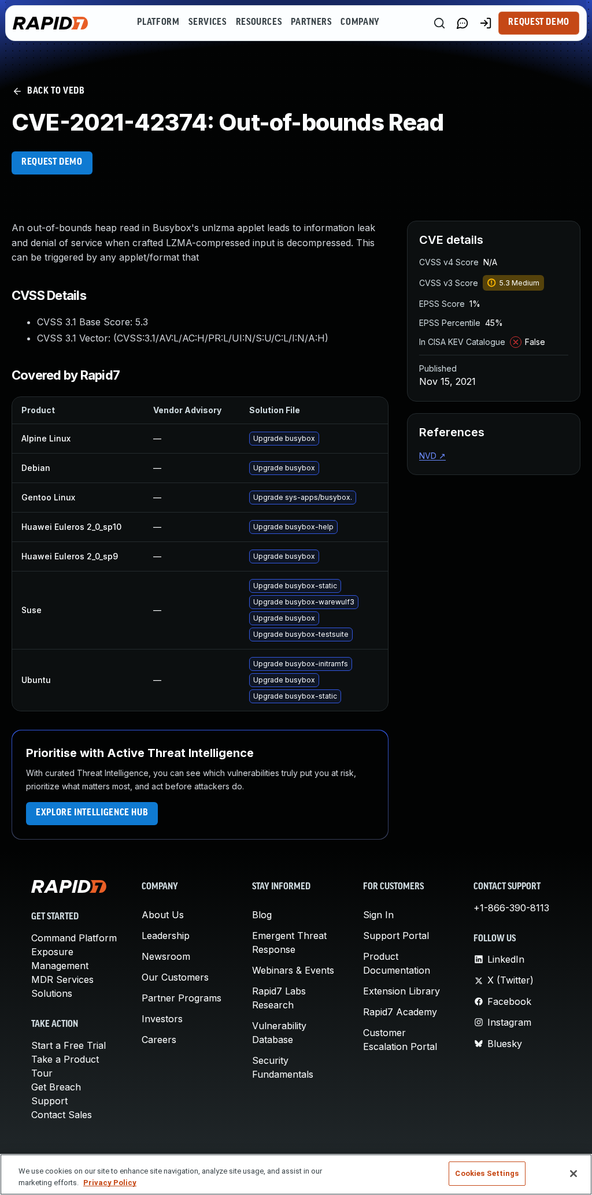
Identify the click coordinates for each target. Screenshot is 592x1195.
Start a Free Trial (68, 1045)
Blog (262, 915)
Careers (159, 1039)
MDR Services (62, 979)
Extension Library (401, 991)
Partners (311, 22)
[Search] (439, 23)
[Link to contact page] (462, 23)
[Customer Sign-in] (485, 23)
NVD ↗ (432, 456)
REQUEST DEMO (52, 162)
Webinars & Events (293, 970)
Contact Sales (61, 1114)
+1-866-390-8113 (511, 908)
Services (207, 22)
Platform (158, 22)
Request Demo (538, 22)
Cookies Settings (487, 1173)
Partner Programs (181, 998)
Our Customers (175, 977)
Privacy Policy (109, 1182)
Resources (259, 22)
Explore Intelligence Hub (92, 813)
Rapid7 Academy (400, 1012)
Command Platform (74, 938)
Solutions (51, 993)
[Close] (573, 1173)
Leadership (166, 935)
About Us (163, 915)
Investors (162, 1019)
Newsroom (166, 956)
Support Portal (396, 935)
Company (360, 22)
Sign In (378, 915)
